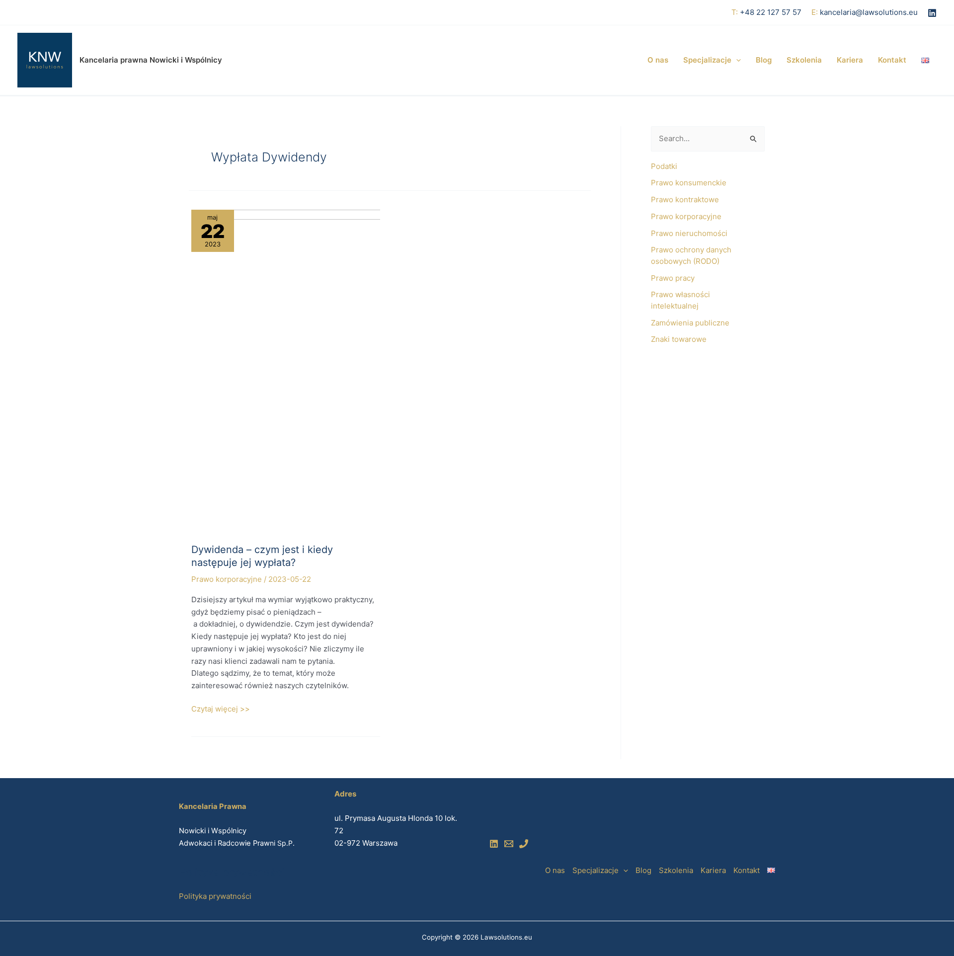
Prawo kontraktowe (685, 199)
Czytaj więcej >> (220, 708)
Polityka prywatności (215, 896)
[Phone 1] (523, 843)
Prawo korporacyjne (226, 579)
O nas (657, 60)
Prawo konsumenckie (688, 182)
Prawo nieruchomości (689, 233)
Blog (764, 60)
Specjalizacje (707, 60)
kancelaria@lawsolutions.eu (869, 12)
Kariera (850, 60)
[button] (736, 60)
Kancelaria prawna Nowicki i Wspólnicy (151, 60)
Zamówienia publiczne (690, 322)
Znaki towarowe (679, 339)
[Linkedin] (932, 12)
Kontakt (892, 60)
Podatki (664, 166)
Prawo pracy (673, 278)
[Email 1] (508, 843)
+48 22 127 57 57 (770, 12)
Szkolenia (804, 60)
